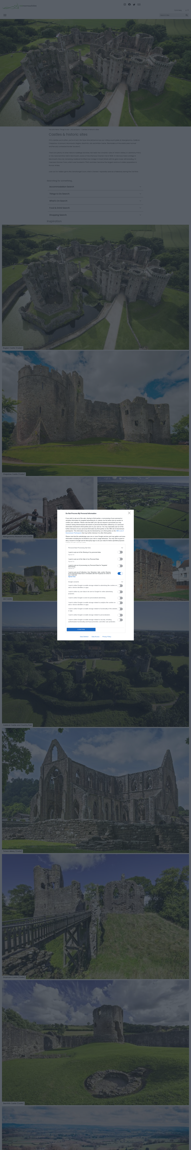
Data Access (95, 636)
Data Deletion (84, 636)
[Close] (130, 513)
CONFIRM (81, 629)
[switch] (120, 552)
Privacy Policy (106, 636)
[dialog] (95, 575)
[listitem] (95, 548)
